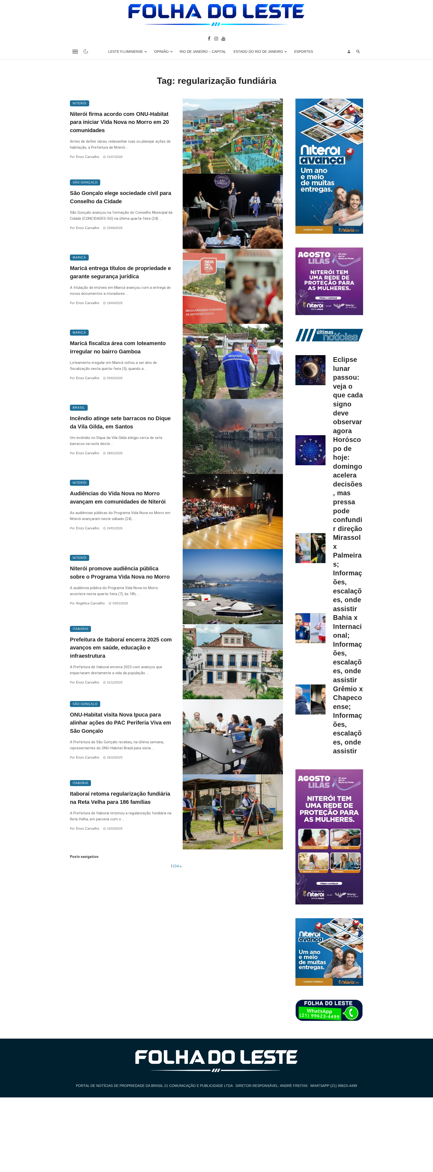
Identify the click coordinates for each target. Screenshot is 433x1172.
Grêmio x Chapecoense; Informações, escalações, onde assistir (348, 720)
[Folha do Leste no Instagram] (216, 38)
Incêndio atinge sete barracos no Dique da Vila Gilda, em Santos (120, 422)
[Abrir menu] (75, 51)
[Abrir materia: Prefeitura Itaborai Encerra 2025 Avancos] (233, 661)
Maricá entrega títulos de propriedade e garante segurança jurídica (120, 272)
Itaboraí (80, 629)
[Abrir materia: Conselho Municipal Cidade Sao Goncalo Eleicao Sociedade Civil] (233, 211)
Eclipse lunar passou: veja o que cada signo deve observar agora (348, 395)
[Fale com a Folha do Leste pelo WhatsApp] (329, 1011)
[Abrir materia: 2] (180, 866)
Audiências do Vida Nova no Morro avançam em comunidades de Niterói (118, 497)
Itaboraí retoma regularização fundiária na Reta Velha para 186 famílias (120, 798)
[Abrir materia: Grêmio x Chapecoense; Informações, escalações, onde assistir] (310, 699)
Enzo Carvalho (87, 157)
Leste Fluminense (125, 52)
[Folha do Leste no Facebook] (209, 38)
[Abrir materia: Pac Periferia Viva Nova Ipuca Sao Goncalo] (233, 736)
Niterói (79, 103)
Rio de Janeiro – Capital (203, 52)
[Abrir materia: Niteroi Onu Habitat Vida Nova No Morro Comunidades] (233, 136)
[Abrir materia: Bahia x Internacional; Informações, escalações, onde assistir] (310, 628)
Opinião (161, 52)
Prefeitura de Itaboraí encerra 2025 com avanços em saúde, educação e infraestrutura (121, 647)
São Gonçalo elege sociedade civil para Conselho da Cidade (120, 197)
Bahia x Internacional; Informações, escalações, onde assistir (347, 649)
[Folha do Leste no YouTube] (223, 38)
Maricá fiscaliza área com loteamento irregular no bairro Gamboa (118, 347)
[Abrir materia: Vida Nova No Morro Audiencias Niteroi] (233, 511)
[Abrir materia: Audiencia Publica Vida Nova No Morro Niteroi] (233, 586)
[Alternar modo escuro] (85, 51)
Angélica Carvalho (90, 603)
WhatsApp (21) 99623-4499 (333, 1086)
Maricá (79, 257)
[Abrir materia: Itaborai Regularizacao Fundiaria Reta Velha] (233, 811)
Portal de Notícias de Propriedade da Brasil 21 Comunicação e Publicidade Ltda (154, 1086)
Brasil (79, 407)
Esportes (303, 52)
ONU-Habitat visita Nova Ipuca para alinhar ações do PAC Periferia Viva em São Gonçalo (120, 723)
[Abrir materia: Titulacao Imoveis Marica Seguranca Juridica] (233, 286)
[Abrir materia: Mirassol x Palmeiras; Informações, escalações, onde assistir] (310, 548)
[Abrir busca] (358, 51)
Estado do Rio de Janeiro (258, 52)
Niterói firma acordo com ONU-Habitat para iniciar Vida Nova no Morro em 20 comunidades (119, 122)
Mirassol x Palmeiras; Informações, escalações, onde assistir (347, 573)
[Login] (348, 51)
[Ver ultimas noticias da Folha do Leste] (329, 335)
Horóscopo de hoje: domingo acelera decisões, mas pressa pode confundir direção (347, 484)
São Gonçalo (85, 182)
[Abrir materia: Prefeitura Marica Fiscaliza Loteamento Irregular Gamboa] (233, 361)
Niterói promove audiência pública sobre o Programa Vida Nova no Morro (120, 572)
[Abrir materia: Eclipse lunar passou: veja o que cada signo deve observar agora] (310, 370)
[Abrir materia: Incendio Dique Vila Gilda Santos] (233, 436)
